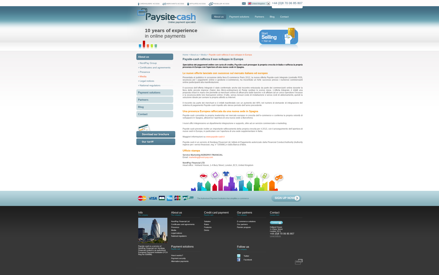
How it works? (177, 255)
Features (208, 227)
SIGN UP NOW (284, 198)
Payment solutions (239, 16)
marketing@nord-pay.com (201, 157)
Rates (160, 141)
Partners (259, 16)
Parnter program (244, 227)
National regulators (150, 85)
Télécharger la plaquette (160, 130)
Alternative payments (180, 261)
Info (140, 212)
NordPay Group (148, 63)
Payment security (178, 258)
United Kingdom (258, 4)
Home (185, 55)
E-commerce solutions (246, 221)
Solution (207, 221)
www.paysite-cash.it (215, 137)
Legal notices (147, 81)
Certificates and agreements (155, 67)
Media (143, 76)
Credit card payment (216, 212)
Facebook (248, 260)
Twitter (246, 256)
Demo (206, 230)
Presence (145, 72)
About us (219, 16)
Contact (284, 16)
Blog (272, 16)
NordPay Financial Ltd (180, 221)
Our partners (244, 212)
